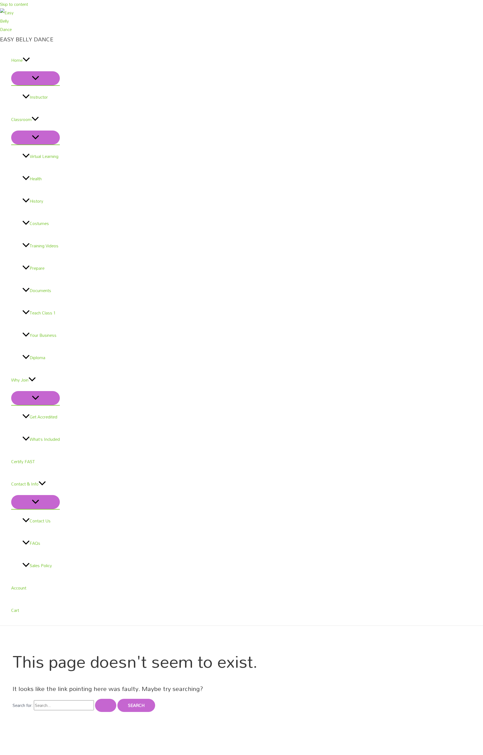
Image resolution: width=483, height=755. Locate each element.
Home (17, 60)
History (36, 201)
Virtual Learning (44, 156)
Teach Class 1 (43, 313)
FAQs (35, 543)
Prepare (37, 268)
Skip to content (14, 4)
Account (18, 588)
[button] (26, 60)
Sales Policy (41, 565)
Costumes (39, 223)
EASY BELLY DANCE (26, 39)
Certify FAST (23, 461)
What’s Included (45, 439)
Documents (40, 290)
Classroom (21, 119)
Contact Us (40, 521)
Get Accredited (43, 417)
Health (36, 178)
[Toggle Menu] (35, 78)
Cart (15, 610)
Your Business (43, 335)
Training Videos (44, 246)
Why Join (20, 380)
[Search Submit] (105, 705)
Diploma (37, 357)
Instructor (39, 97)
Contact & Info (25, 484)
